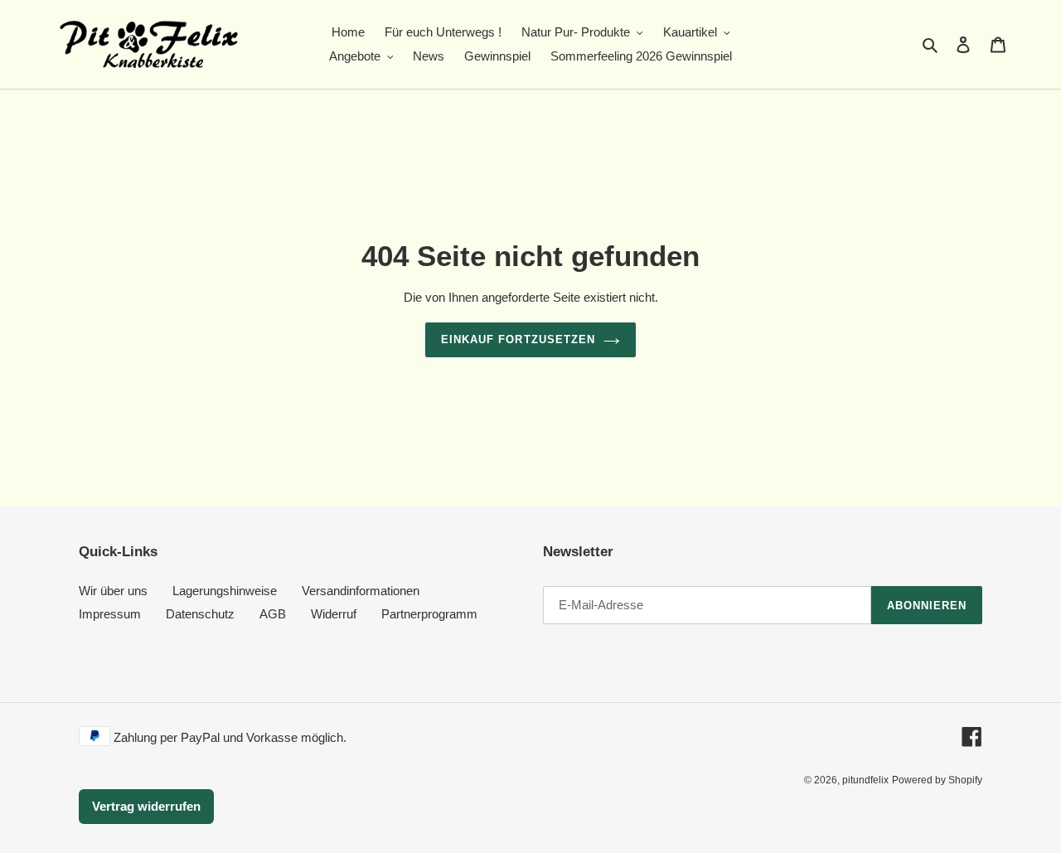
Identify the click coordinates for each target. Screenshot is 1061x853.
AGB (272, 614)
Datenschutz (200, 614)
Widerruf (333, 614)
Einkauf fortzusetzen (518, 339)
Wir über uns (113, 591)
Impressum (110, 614)
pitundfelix (865, 780)
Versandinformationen (360, 591)
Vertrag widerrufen (146, 806)
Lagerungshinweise (224, 591)
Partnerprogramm (429, 614)
